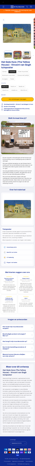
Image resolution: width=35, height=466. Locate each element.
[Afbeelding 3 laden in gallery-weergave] (26, 55)
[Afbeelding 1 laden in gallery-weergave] (8, 55)
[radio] (4, 71)
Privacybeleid (7, 461)
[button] (3, 7)
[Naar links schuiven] (2, 55)
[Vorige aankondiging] (3, 2)
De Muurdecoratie (13, 458)
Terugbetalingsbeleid (25, 458)
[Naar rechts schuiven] (33, 55)
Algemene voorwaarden (18, 461)
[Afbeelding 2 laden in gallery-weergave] (17, 55)
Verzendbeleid (29, 461)
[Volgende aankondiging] (32, 2)
